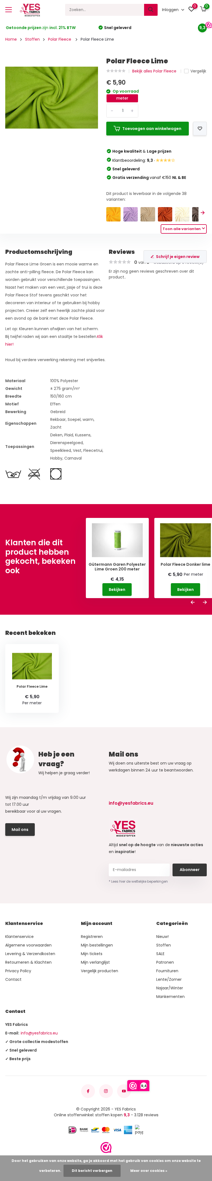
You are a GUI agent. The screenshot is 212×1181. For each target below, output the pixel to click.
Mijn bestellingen (97, 945)
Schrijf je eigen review (178, 256)
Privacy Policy (18, 971)
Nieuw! (162, 936)
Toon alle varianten (182, 228)
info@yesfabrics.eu (131, 803)
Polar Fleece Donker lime (185, 564)
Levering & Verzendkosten (30, 953)
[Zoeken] (151, 10)
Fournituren (167, 971)
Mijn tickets (91, 953)
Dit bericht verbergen (92, 1170)
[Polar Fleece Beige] (148, 214)
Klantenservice (19, 936)
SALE (160, 953)
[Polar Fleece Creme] (182, 214)
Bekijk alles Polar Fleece (154, 71)
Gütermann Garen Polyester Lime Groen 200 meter (117, 567)
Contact (13, 979)
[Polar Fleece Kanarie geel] (113, 214)
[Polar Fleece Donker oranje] (165, 214)
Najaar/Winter (169, 988)
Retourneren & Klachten (28, 962)
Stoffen (32, 39)
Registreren (92, 936)
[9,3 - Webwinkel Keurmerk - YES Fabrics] (106, 1147)
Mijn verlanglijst (95, 962)
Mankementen (170, 996)
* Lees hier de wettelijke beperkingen (138, 881)
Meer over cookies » (148, 1170)
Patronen (165, 962)
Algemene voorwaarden (28, 945)
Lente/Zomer (169, 979)
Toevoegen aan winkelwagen (151, 128)
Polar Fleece (60, 39)
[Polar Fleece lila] (130, 214)
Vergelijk (198, 71)
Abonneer (190, 869)
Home (11, 39)
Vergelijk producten (99, 971)
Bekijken (117, 589)
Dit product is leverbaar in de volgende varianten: (146, 196)
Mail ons (20, 829)
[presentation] (202, 212)
